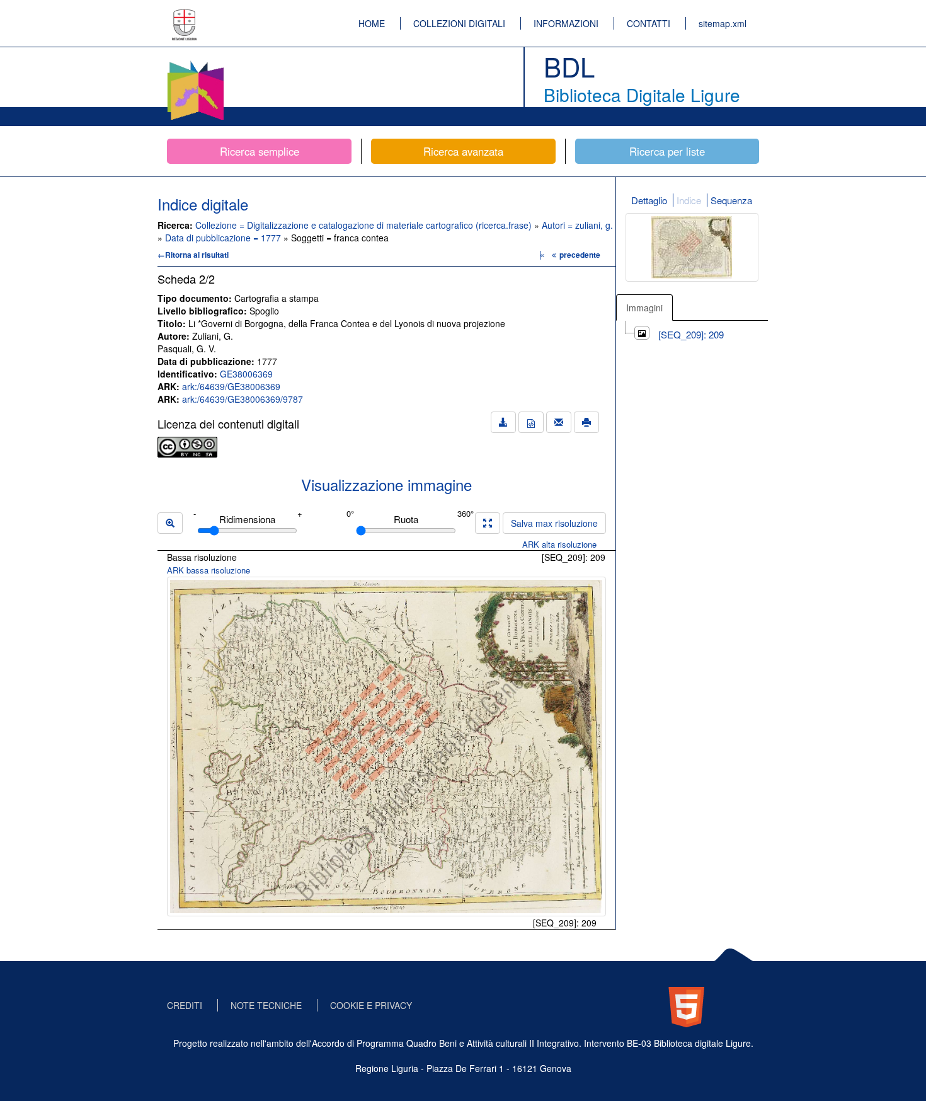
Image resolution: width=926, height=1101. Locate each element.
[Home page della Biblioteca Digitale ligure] (195, 63)
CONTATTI (648, 23)
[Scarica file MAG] (531, 422)
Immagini (644, 307)
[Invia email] (558, 422)
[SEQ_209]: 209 (691, 334)
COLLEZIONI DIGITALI (459, 23)
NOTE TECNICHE (266, 1005)
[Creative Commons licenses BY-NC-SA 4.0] (187, 445)
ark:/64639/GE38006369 (231, 386)
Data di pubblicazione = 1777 (224, 237)
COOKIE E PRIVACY (371, 1005)
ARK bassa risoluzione (208, 570)
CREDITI (184, 1005)
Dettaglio (649, 200)
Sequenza (731, 200)
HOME (371, 23)
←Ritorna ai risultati (193, 254)
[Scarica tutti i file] (503, 422)
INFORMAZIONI (566, 23)
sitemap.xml (722, 23)
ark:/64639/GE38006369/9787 (242, 399)
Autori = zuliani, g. (577, 225)
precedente (579, 254)
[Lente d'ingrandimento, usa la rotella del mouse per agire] (170, 523)
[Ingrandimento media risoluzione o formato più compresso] (487, 523)
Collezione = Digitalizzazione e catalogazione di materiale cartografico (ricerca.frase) (364, 225)
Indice (689, 200)
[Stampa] (586, 422)
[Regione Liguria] (184, 16)
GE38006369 (246, 373)
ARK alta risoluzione (559, 544)
